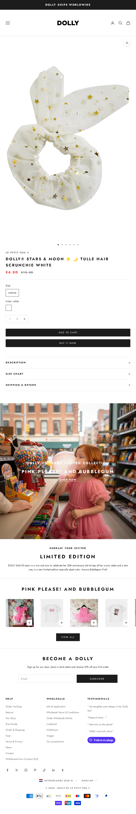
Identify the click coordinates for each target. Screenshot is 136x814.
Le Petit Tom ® (17, 252)
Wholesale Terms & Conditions (63, 712)
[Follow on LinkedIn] (53, 770)
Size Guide (11, 724)
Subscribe (97, 679)
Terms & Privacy (14, 741)
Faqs (8, 735)
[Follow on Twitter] (16, 770)
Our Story (11, 718)
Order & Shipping (15, 730)
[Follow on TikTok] (44, 770)
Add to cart (68, 332)
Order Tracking (14, 706)
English (87, 780)
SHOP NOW (68, 479)
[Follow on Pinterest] (35, 770)
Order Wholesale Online (59, 718)
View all (68, 637)
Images (50, 735)
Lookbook (52, 724)
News (9, 747)
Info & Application (56, 706)
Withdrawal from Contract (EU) (22, 759)
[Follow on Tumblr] (62, 770)
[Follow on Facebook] (7, 770)
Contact (10, 753)
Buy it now (68, 343)
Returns (9, 712)
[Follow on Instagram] (26, 770)
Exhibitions (52, 730)
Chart (18, 374)
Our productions (55, 741)
